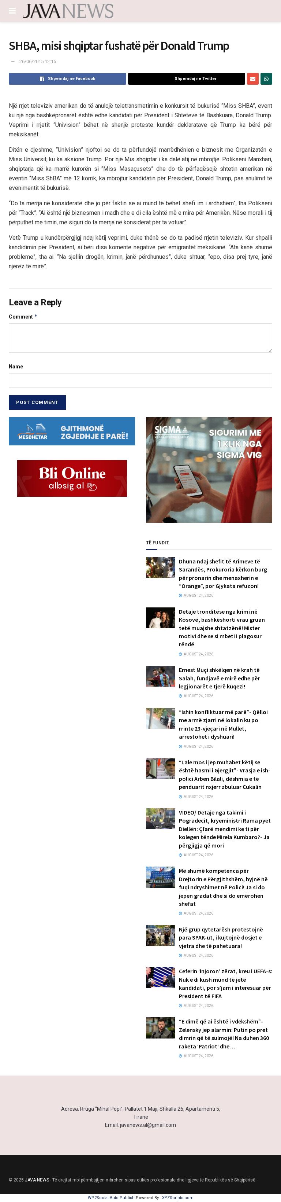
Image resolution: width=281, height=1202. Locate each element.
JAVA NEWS (37, 1180)
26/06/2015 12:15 (37, 61)
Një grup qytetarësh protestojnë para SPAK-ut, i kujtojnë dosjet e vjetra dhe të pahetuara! (221, 937)
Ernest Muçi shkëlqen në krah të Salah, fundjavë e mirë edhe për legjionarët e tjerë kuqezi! (219, 678)
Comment (23, 316)
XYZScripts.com (178, 1197)
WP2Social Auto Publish (111, 1197)
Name (16, 367)
